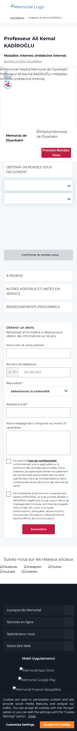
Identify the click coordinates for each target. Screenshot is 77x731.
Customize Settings (20, 724)
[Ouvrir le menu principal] (6, 7)
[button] (70, 7)
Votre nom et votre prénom (25, 345)
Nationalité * (28, 387)
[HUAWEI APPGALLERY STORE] (38, 688)
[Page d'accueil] (4, 17)
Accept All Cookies (57, 724)
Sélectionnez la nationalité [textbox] (30, 391)
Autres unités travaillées (23, 61)
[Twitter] (55, 567)
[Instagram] (33, 567)
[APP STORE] (38, 669)
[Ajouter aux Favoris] (7, 74)
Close (32, 716)
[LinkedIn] (30, 571)
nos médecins (17, 18)
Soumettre (38, 529)
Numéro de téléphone (21, 368)
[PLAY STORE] (36, 678)
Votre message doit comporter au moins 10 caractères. (36, 425)
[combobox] (38, 185)
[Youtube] (7, 571)
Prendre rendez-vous (56, 152)
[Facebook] (8, 567)
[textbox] (38, 185)
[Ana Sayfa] (27, 7)
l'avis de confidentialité (42, 460)
